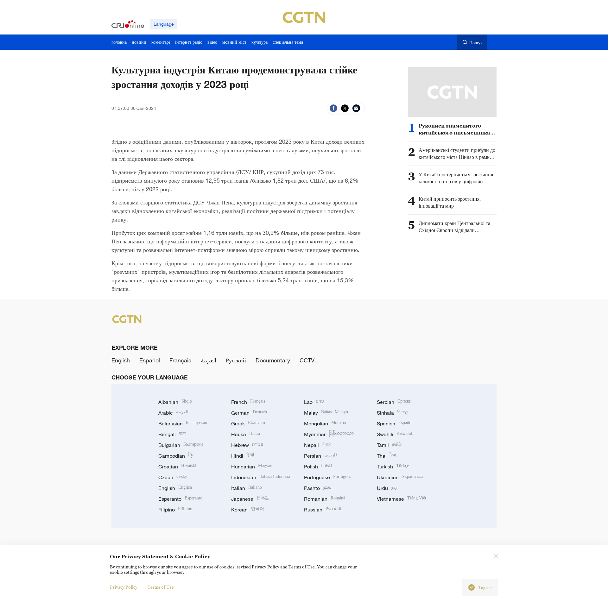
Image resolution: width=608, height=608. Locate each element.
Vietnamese (401, 499)
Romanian (324, 499)
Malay (326, 413)
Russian (322, 509)
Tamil (389, 445)
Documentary (273, 360)
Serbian (394, 402)
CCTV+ (309, 360)
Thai (387, 456)
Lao (314, 402)
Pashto (318, 488)
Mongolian (325, 423)
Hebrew (247, 445)
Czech (172, 477)
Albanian (175, 402)
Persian (321, 456)
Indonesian (260, 477)
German (249, 413)
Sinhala (392, 413)
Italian (246, 488)
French (248, 402)
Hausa (245, 434)
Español (149, 360)
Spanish (395, 423)
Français (180, 360)
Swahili (395, 434)
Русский (236, 360)
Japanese (250, 499)
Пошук (476, 42)
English (120, 360)
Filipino (175, 509)
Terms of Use (161, 587)
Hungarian (251, 466)
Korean (247, 509)
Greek (248, 423)
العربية (208, 360)
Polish (318, 466)
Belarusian (182, 423)
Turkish (393, 466)
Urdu (388, 488)
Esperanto (180, 499)
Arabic (173, 413)
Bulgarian (180, 445)
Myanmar (329, 434)
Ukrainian (400, 477)
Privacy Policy (123, 587)
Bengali (172, 434)
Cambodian (175, 456)
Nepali (318, 445)
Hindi (242, 456)
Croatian (177, 466)
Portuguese (327, 477)
